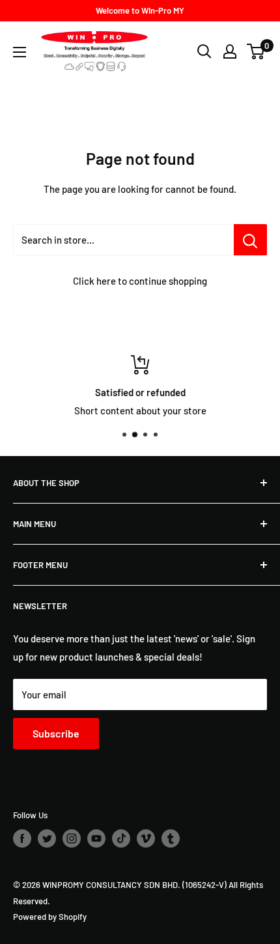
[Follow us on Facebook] (22, 838)
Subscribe (56, 733)
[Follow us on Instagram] (72, 838)
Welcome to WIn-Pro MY (140, 10)
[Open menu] (19, 52)
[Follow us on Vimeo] (146, 838)
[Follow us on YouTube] (96, 838)
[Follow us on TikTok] (121, 838)
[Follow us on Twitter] (47, 838)
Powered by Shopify (50, 916)
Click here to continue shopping (140, 281)
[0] (256, 51)
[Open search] (204, 51)
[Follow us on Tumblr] (170, 838)
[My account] (229, 51)
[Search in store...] (250, 239)
